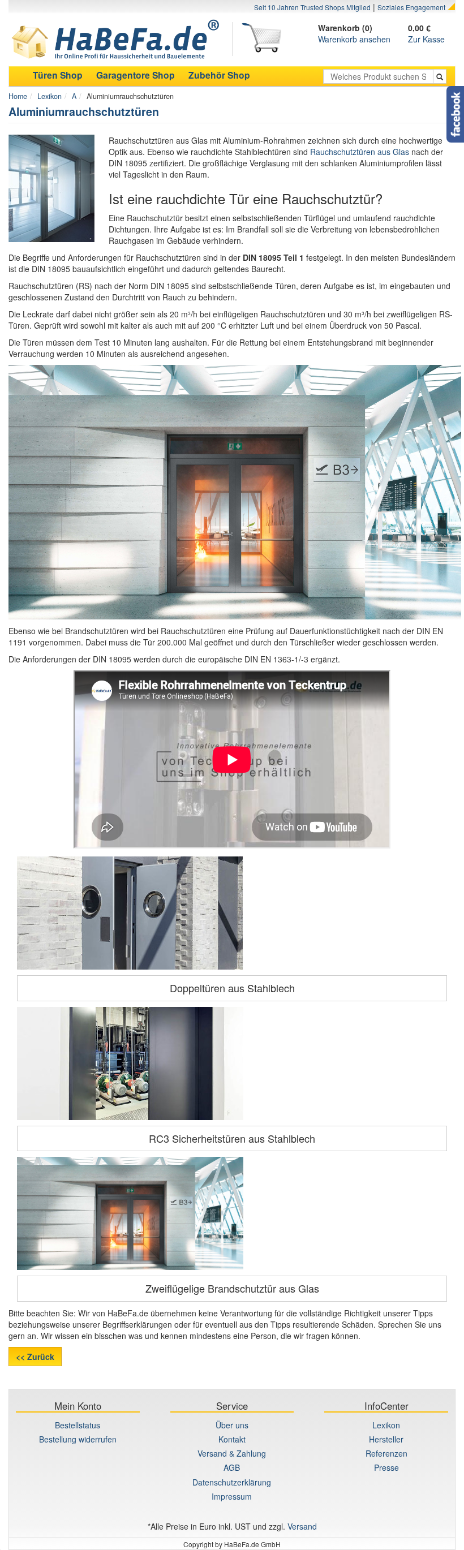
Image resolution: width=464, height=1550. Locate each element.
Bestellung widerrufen (78, 1439)
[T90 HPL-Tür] (232, 1213)
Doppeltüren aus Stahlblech (232, 987)
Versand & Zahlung (231, 1453)
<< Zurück (35, 1356)
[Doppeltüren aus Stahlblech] (232, 913)
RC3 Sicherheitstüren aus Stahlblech (232, 1138)
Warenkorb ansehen (354, 39)
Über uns (232, 1425)
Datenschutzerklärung (231, 1482)
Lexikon (49, 96)
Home (17, 96)
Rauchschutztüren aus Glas (359, 151)
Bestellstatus (77, 1425)
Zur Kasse (426, 39)
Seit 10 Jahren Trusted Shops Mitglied (312, 7)
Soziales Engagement (411, 7)
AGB (232, 1467)
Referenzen (386, 1453)
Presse (386, 1467)
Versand (302, 1526)
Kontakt (232, 1439)
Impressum (232, 1496)
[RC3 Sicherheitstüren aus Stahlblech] (232, 1063)
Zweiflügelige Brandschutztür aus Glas (232, 1288)
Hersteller (386, 1439)
